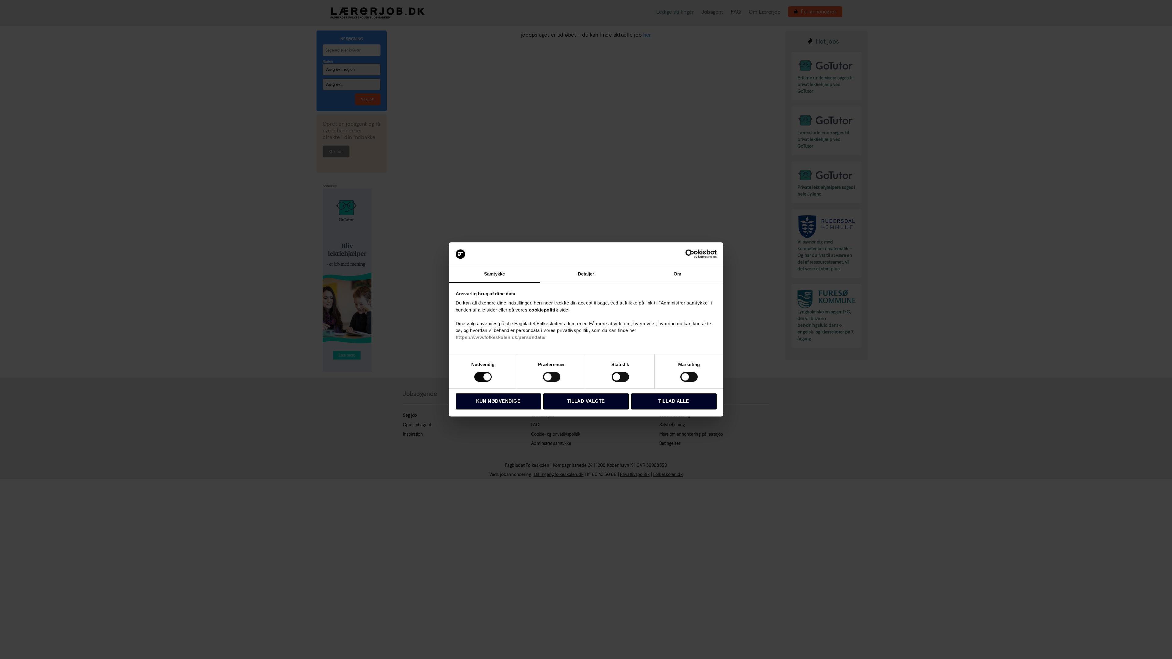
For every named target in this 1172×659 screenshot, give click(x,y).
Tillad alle (673, 401)
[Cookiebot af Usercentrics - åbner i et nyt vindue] (690, 254)
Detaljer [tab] (586, 273)
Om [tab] (677, 273)
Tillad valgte (586, 401)
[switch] (551, 377)
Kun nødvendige (498, 401)
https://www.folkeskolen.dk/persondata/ (501, 337)
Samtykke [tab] (494, 273)
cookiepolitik (543, 309)
